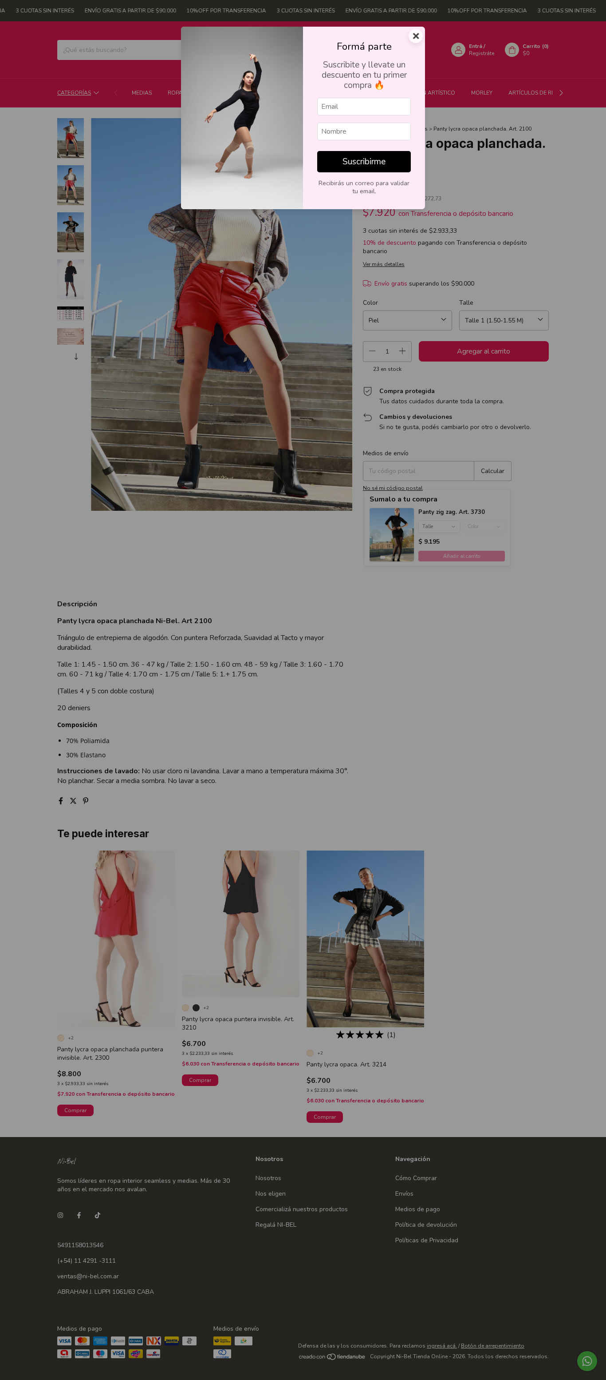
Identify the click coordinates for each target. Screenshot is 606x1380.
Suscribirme (364, 161)
